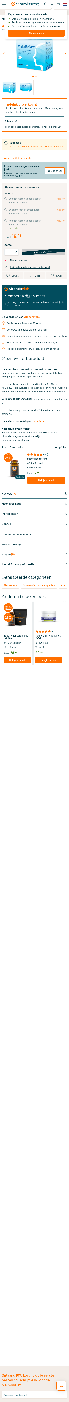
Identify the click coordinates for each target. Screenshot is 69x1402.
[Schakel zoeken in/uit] (46, 4)
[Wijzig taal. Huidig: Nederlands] (65, 4)
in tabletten (39, 421)
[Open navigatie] (3, 4)
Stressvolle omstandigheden (39, 585)
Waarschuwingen (12, 544)
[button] (46, 454)
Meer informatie (11, 503)
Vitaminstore (34, 467)
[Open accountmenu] (52, 4)
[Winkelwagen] (58, 4)
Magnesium (10, 585)
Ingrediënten (10, 513)
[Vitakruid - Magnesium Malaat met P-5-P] (48, 616)
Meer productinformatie (14, 158)
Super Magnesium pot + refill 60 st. (17, 637)
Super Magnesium (37, 458)
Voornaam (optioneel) (15, 1394)
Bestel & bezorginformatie (18, 564)
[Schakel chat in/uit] (61, 1386)
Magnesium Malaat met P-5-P (48, 637)
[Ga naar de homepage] (25, 4)
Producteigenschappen (16, 533)
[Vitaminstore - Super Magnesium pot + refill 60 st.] (17, 616)
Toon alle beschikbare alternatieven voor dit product (33, 126)
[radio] (5, 198)
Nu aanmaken (36, 33)
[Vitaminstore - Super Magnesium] (14, 468)
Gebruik (7, 523)
